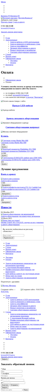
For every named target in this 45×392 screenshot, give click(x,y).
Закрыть (5, 387)
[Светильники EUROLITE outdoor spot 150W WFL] (21, 158)
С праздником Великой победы (18, 267)
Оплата (13, 63)
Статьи (8, 54)
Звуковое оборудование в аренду (23, 48)
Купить (4, 136)
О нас (8, 38)
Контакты (9, 65)
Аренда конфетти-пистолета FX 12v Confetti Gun (20, 189)
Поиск (26, 390)
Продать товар (6, 22)
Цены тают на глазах (14, 276)
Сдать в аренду (19, 22)
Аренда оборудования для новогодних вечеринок (20, 216)
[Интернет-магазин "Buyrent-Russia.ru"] (17, 18)
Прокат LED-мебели (22, 105)
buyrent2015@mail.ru (8, 28)
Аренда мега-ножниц (9, 181)
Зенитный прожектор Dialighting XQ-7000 (17, 151)
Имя (3, 369)
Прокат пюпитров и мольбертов (23, 50)
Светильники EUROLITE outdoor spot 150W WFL (20, 160)
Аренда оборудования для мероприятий (21, 278)
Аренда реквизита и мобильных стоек (25, 44)
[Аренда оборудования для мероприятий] (17, 214)
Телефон (5, 373)
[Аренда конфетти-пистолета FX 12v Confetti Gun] (21, 187)
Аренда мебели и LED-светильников (24, 42)
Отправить (14, 385)
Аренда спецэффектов (19, 46)
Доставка (13, 61)
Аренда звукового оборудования (22, 118)
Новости (6, 207)
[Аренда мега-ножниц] (10, 179)
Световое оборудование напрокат (23, 52)
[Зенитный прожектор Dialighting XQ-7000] (18, 149)
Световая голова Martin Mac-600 (13, 143)
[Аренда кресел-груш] (10, 196)
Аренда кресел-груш (9, 198)
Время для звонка (8, 378)
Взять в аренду (8, 174)
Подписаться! (8, 238)
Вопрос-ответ (11, 56)
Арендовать (6, 185)
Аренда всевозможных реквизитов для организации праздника (21, 264)
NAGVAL (5, 292)
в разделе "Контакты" (34, 97)
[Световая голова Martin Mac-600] (14, 141)
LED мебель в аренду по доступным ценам (22, 274)
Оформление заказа (13, 58)
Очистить (5, 385)
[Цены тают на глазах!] (10, 220)
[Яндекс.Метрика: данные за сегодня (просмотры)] (8, 286)
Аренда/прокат (11, 40)
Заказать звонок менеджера (11, 32)
